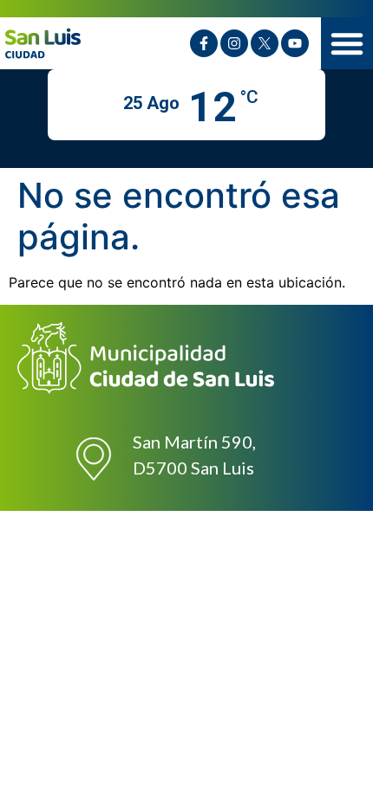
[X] (264, 43)
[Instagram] (234, 43)
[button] (347, 43)
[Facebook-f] (204, 43)
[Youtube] (295, 43)
